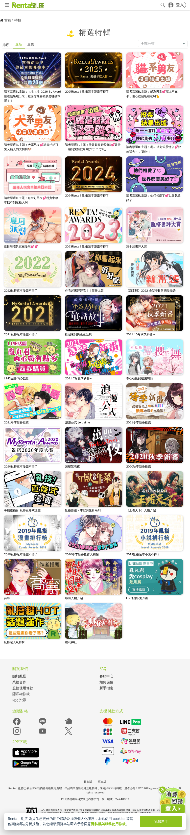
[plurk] (68, 725)
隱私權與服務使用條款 (108, 824)
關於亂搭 (19, 676)
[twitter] (68, 734)
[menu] (7, 5)
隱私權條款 (21, 694)
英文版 (102, 781)
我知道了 (161, 821)
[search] (163, 5)
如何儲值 (106, 682)
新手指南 (106, 688)
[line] (42, 725)
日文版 (88, 781)
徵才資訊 (19, 700)
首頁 (7, 20)
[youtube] (42, 734)
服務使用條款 (22, 688)
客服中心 (106, 676)
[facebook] (16, 725)
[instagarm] (16, 734)
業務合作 (19, 682)
